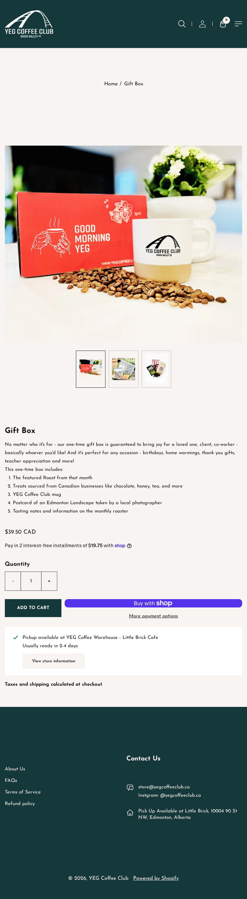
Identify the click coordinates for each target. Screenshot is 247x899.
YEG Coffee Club (108, 878)
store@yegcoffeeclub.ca (164, 787)
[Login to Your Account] (202, 24)
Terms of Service (23, 792)
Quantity (17, 564)
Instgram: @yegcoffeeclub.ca (169, 795)
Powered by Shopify (156, 878)
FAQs (11, 780)
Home (111, 84)
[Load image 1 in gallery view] (90, 369)
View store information (53, 661)
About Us (15, 769)
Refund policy (20, 803)
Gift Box (133, 84)
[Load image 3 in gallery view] (156, 369)
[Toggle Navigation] (238, 24)
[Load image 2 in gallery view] (123, 369)
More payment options (153, 616)
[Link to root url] (29, 24)
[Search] (182, 24)
